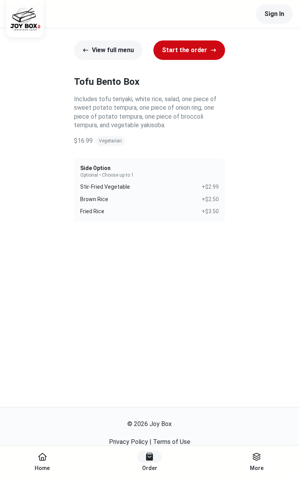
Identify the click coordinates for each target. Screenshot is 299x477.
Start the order (184, 50)
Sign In (274, 14)
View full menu (113, 50)
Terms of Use (171, 441)
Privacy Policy (128, 441)
